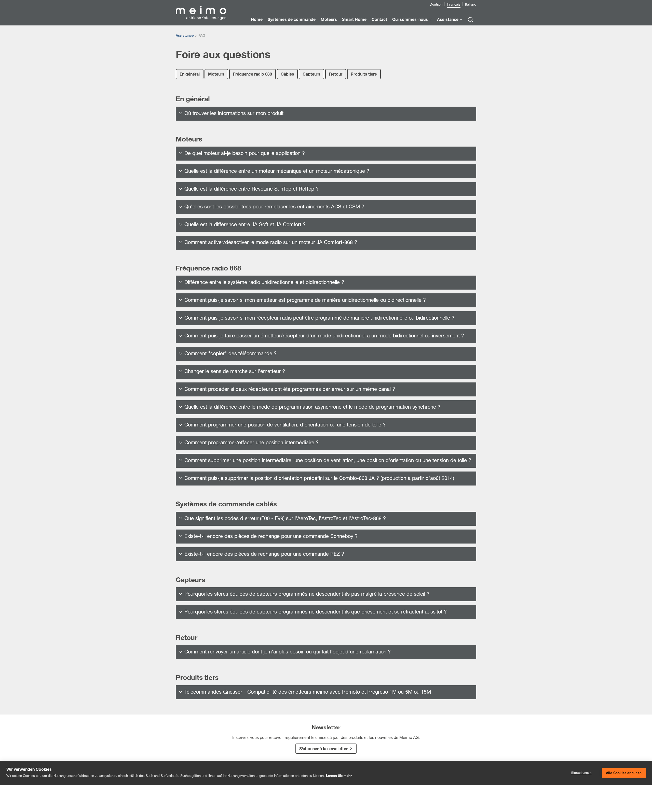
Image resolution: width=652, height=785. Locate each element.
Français (453, 5)
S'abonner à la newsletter (323, 749)
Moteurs (216, 75)
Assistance (185, 36)
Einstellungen (581, 773)
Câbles (287, 75)
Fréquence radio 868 (252, 75)
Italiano (470, 5)
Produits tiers (364, 75)
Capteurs (311, 75)
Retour (335, 75)
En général (190, 75)
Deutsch (436, 5)
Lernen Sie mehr (339, 776)
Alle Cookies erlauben (624, 773)
